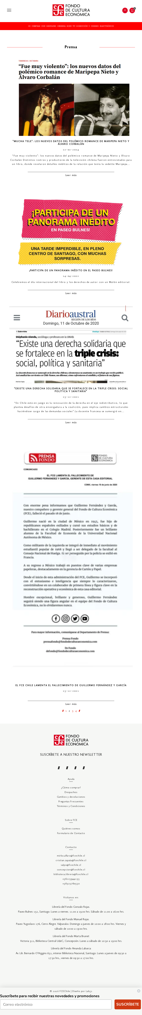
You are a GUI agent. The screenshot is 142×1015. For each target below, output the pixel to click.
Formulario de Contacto (71, 833)
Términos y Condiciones (71, 806)
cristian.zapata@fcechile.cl (71, 860)
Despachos (71, 792)
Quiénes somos (71, 828)
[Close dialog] (139, 991)
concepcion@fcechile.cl (71, 869)
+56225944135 (71, 879)
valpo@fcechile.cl (71, 865)
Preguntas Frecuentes (70, 801)
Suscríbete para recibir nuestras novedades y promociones (49, 995)
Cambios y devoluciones (71, 797)
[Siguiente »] (79, 710)
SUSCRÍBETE (127, 1004)
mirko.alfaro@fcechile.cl (71, 855)
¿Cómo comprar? (71, 787)
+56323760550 (71, 883)
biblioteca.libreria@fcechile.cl (71, 874)
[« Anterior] (62, 710)
